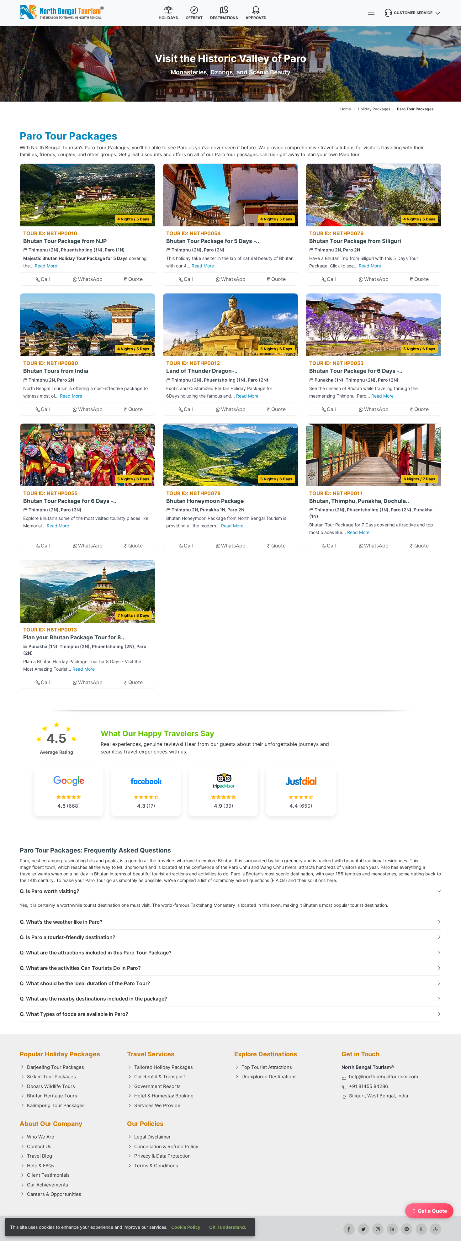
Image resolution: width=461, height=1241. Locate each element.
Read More (46, 265)
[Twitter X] (363, 1229)
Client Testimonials (48, 1175)
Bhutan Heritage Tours (52, 1096)
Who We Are (40, 1137)
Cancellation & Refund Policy (166, 1146)
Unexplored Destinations (269, 1077)
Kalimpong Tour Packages (56, 1105)
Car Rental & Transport (159, 1077)
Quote (135, 279)
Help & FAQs (40, 1166)
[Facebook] (349, 1229)
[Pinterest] (406, 1229)
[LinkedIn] (392, 1229)
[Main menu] (371, 13)
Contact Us (39, 1146)
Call (45, 279)
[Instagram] (378, 1229)
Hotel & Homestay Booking (163, 1096)
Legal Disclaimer (152, 1137)
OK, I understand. (227, 1227)
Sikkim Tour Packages (51, 1077)
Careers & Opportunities (54, 1194)
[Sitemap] (435, 1229)
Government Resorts (157, 1086)
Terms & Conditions (156, 1166)
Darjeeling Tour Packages (55, 1067)
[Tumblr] (421, 1229)
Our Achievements (47, 1185)
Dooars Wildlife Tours (51, 1086)
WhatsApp (90, 279)
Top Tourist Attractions (266, 1067)
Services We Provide (157, 1105)
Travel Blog (39, 1156)
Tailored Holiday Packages (163, 1067)
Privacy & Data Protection (162, 1156)
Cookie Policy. (186, 1227)
